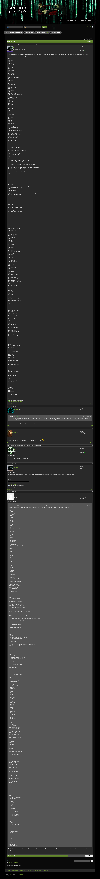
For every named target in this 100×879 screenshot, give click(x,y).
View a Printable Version (13, 860)
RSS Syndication (45, 870)
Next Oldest (10, 855)
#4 (92, 445)
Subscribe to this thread (13, 862)
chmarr (14, 432)
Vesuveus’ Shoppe (12, 398)
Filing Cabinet (11, 401)
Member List (72, 20)
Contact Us (8, 870)
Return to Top (28, 870)
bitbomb (38, 445)
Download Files (18, 401)
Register (89, 27)
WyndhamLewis (19, 496)
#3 (92, 428)
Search (62, 20)
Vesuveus (39, 44)
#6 (92, 491)
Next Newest (17, 855)
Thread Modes (90, 41)
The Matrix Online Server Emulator (13, 32)
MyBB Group (20, 874)
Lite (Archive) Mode (37, 870)
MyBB (11, 874)
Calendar (82, 20)
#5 (92, 463)
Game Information (41, 32)
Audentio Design (19, 875)
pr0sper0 (16, 409)
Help (90, 20)
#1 (92, 44)
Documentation (29, 32)
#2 (92, 406)
